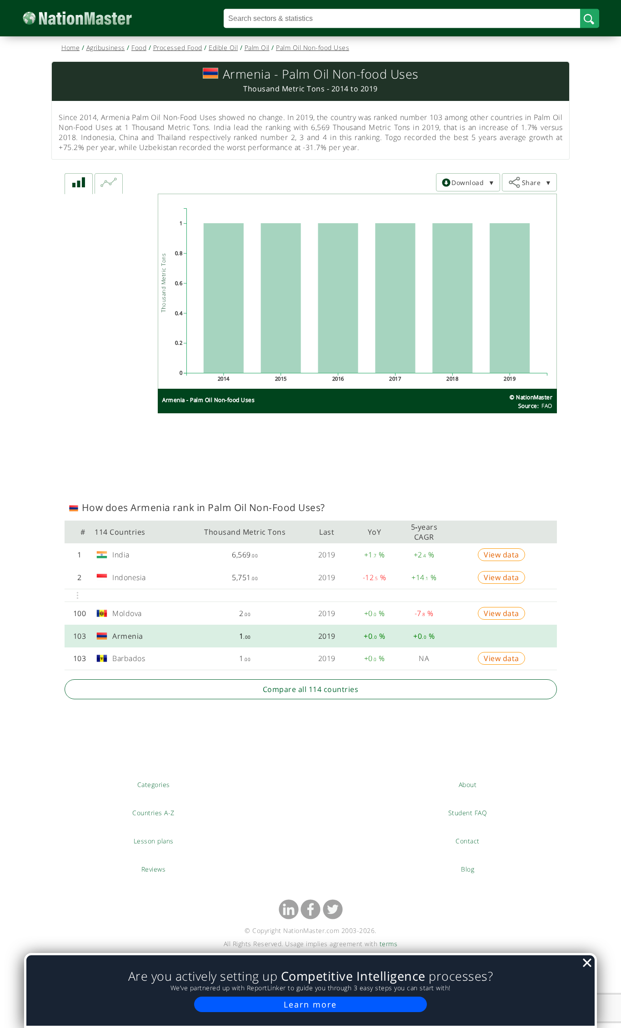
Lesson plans (153, 841)
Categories (153, 784)
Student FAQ (468, 812)
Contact (468, 841)
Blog (467, 869)
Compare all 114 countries (311, 689)
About (467, 784)
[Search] (589, 18)
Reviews (154, 869)
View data (501, 555)
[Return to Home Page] (91, 18)
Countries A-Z (153, 812)
